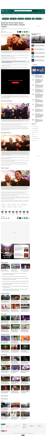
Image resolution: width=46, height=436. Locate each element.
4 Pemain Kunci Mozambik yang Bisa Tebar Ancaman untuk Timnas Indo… (40, 53)
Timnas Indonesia (5, 293)
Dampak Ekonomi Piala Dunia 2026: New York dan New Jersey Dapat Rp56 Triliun (5, 331)
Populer (35, 64)
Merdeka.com (26, 427)
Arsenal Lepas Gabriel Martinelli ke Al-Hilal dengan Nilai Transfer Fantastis (5, 371)
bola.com (19, 433)
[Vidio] (4, 430)
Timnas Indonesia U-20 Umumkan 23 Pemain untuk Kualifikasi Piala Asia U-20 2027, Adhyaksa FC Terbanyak (5, 310)
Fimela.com (32, 426)
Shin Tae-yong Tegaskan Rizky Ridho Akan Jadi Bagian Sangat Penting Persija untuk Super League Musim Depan (39, 90)
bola (6, 10)
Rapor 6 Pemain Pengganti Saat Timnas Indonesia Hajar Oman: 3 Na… (40, 49)
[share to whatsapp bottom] (22, 218)
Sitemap (2, 428)
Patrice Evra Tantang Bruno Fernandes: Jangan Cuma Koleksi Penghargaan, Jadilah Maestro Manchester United (5, 392)
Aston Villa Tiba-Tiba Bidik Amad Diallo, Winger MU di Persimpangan (25, 392)
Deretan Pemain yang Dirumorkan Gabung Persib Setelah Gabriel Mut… (40, 45)
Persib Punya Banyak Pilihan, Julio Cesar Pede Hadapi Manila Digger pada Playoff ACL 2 (39, 110)
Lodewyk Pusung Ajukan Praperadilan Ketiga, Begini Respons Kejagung (15, 418)
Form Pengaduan (17, 425)
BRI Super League (5, 334)
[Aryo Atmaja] (9, 218)
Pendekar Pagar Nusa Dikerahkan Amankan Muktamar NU (24, 409)
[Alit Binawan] (2, 32)
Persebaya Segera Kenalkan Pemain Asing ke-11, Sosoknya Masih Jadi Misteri (25, 351)
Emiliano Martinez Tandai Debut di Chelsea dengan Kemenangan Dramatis (25, 362)
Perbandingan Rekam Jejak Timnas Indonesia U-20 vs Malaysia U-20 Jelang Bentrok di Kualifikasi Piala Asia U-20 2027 (39, 106)
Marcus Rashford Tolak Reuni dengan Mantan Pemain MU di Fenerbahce (15, 392)
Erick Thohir (8, 55)
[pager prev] (1, 19)
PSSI (21, 55)
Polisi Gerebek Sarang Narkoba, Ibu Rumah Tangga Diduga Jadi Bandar (5, 418)
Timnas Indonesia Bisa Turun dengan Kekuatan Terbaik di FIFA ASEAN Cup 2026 (15, 281)
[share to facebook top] (18, 32)
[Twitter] (3, 430)
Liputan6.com (26, 425)
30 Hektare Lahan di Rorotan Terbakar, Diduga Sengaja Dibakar (25, 418)
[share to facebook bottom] (18, 218)
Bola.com (2, 55)
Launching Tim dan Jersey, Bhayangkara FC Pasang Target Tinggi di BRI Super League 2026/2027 (5, 351)
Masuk (43, 10)
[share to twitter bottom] (20, 218)
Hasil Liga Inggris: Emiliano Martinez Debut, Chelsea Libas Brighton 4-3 (15, 371)
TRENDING (33, 123)
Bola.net (39, 425)
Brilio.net (25, 426)
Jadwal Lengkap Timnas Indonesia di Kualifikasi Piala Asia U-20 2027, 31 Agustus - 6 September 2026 (15, 301)
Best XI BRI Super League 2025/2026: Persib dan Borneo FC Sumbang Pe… (40, 56)
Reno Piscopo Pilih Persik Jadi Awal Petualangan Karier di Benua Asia (5, 342)
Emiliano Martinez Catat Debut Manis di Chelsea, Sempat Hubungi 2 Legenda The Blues (15, 362)
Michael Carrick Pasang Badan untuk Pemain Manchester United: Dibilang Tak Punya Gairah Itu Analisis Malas (25, 383)
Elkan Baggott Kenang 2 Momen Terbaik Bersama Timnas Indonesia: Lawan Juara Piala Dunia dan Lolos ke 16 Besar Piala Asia (25, 331)
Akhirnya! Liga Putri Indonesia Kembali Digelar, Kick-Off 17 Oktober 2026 (14, 276)
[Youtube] (6, 430)
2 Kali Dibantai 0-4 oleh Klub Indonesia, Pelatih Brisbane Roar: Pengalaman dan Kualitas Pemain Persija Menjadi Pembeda (39, 81)
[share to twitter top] (20, 32)
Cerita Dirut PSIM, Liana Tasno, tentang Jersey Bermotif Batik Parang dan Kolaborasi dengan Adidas (15, 342)
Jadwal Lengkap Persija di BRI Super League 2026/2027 (25, 342)
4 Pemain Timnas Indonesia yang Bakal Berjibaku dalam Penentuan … (40, 60)
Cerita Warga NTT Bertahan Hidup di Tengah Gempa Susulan (15, 409)
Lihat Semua (42, 65)
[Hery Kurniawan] (4, 218)
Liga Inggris (4, 354)
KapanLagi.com (40, 426)
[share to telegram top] (25, 32)
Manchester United (5, 375)
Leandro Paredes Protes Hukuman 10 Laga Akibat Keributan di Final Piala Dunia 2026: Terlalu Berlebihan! (5, 322)
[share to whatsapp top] (22, 32)
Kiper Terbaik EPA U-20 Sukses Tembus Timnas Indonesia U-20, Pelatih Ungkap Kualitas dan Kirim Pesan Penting (25, 301)
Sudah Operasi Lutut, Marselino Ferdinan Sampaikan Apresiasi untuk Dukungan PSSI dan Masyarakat (15, 270)
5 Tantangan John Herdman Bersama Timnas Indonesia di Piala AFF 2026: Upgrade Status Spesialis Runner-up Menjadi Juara (38, 42)
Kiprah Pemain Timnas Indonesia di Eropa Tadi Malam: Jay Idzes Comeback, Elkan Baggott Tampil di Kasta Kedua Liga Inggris (15, 310)
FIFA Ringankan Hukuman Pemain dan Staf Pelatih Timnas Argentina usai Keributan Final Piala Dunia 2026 (15, 322)
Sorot (2, 401)
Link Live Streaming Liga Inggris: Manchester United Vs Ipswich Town (25, 371)
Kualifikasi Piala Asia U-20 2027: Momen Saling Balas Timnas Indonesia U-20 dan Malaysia (5, 301)
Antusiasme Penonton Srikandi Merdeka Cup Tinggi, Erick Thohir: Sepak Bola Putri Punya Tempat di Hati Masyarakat (5, 270)
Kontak (2, 425)
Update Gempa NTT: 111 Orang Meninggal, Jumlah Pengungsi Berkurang (5, 409)
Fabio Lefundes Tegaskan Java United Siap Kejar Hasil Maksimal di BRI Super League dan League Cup (15, 351)
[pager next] (44, 19)
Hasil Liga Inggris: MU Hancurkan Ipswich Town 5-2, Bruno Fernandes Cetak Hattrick (5, 362)
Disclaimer (7, 425)
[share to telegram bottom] (25, 218)
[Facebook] (1, 430)
